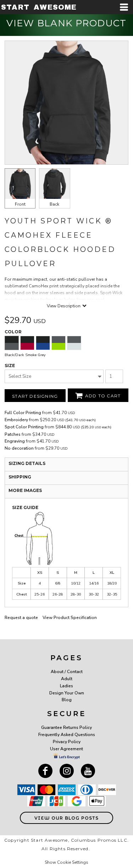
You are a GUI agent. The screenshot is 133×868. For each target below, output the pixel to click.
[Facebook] (45, 771)
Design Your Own (66, 693)
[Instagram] (67, 771)
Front (20, 204)
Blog (67, 700)
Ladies (66, 686)
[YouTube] (88, 771)
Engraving (15, 441)
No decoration (19, 448)
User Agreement (66, 749)
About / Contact (67, 671)
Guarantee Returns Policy (66, 727)
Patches (13, 434)
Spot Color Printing (24, 427)
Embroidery (16, 420)
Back (54, 204)
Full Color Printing (23, 413)
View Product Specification (70, 617)
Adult (66, 679)
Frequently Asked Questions (66, 734)
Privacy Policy (67, 742)
